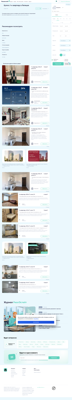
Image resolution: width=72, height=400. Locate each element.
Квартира (24, 370)
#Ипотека (31, 344)
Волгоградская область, (23, 196)
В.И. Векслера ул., (43, 111)
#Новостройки (45, 346)
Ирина (23, 219)
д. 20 (32, 91)
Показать (58, 63)
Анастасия (23, 235)
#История (36, 344)
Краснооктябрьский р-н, (34, 196)
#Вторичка (39, 341)
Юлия (23, 276)
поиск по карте (15, 14)
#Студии (33, 346)
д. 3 (32, 178)
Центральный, (33, 268)
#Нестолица (47, 344)
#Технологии (39, 346)
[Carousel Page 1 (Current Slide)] (6, 83)
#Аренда (27, 341)
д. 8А (40, 212)
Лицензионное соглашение (27, 393)
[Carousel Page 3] (19, 83)
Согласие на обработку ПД (27, 387)
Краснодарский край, (35, 132)
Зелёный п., (45, 70)
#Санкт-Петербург (27, 346)
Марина (23, 290)
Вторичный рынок (14, 373)
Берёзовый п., (44, 132)
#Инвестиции (25, 344)
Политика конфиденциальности (28, 388)
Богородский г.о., (40, 70)
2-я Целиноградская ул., (45, 177)
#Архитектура (33, 341)
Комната (23, 375)
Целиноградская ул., (35, 133)
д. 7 (35, 284)
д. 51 (48, 70)
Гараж (23, 373)
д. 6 (41, 268)
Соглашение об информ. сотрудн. (28, 390)
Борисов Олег (36, 143)
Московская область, (35, 70)
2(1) (2, 33)
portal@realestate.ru (40, 387)
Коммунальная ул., (37, 268)
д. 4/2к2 (39, 133)
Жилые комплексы (37, 372)
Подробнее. (36, 318)
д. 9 (42, 196)
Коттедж (12, 375)
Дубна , (39, 111)
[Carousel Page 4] (26, 83)
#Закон (20, 344)
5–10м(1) (3, 42)
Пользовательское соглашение (27, 391)
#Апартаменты (21, 341)
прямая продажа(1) (5, 47)
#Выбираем (45, 341)
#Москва (41, 344)
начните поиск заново (24, 14)
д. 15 (46, 111)
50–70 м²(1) (4, 37)
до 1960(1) (4, 52)
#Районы (20, 346)
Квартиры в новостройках (13, 371)
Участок (12, 376)
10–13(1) (3, 57)
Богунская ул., (40, 196)
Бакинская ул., (33, 284)
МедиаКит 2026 (25, 394)
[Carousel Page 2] (13, 83)
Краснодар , (40, 132)
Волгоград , (28, 196)
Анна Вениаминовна (37, 81)
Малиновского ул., (37, 212)
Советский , (32, 212)
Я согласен (36, 322)
